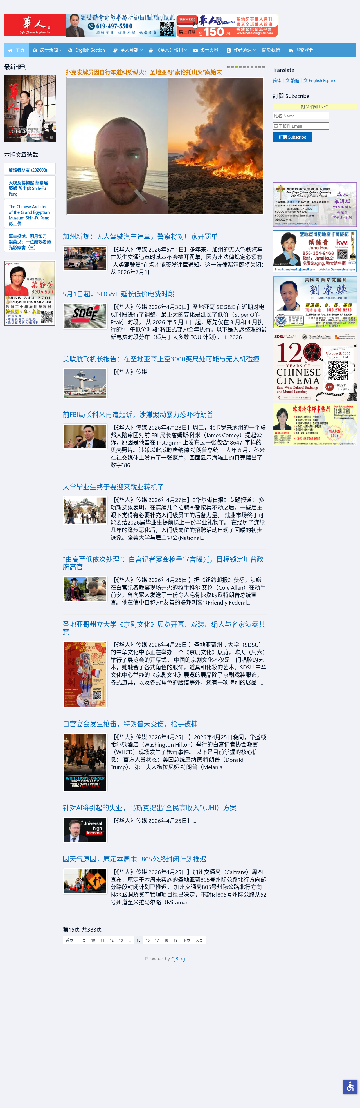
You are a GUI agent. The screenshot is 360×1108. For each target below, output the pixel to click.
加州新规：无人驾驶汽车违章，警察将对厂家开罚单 (140, 236)
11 (102, 940)
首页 (69, 940)
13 (121, 940)
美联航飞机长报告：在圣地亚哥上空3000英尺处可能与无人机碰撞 (161, 358)
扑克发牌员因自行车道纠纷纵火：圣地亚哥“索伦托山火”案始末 (144, 72)
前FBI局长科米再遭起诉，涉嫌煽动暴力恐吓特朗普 (138, 414)
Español (330, 80)
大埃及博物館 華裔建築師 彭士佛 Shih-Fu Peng (28, 188)
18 (166, 940)
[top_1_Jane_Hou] (315, 251)
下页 (186, 940)
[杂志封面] (30, 108)
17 (157, 940)
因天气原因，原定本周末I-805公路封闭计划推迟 (134, 858)
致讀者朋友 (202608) (28, 170)
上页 (82, 940)
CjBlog (178, 958)
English (315, 80)
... (130, 940)
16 (148, 940)
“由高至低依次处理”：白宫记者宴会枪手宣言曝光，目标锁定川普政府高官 (163, 562)
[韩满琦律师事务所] (315, 424)
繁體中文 (299, 80)
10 (264, 68)
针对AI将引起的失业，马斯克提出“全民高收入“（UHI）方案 (150, 807)
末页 (199, 940)
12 (112, 940)
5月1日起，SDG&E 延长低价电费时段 (119, 293)
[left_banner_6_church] (315, 204)
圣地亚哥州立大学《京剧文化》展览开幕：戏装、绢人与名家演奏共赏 (164, 627)
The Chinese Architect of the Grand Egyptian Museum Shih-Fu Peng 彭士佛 (29, 215)
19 (175, 940)
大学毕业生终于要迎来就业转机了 (113, 486)
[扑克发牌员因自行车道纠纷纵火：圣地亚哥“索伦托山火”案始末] (165, 145)
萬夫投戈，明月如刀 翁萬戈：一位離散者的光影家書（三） (30, 241)
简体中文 (281, 80)
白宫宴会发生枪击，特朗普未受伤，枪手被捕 (130, 723)
